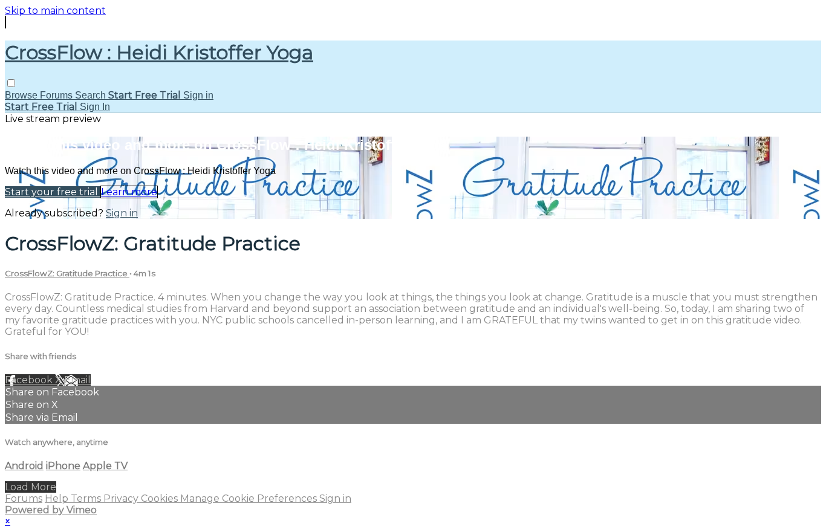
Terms (87, 498)
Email (77, 380)
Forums (57, 95)
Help (58, 498)
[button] (11, 83)
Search (91, 95)
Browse (22, 95)
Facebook (30, 380)
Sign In (95, 107)
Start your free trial (52, 192)
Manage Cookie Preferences (249, 498)
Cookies (160, 498)
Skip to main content (55, 10)
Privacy (122, 498)
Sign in (198, 95)
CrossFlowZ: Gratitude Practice (67, 273)
